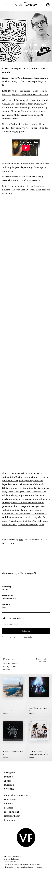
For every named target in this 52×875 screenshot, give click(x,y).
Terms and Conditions (25, 867)
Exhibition (9, 819)
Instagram (9, 772)
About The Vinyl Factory (16, 795)
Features (8, 807)
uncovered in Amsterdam (28, 180)
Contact (39, 867)
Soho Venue (10, 799)
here (44, 189)
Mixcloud (9, 784)
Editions (8, 803)
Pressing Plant (11, 811)
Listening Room (12, 815)
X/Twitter (9, 788)
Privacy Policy (8, 867)
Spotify (7, 780)
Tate (21, 539)
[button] (8, 5)
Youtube (8, 776)
